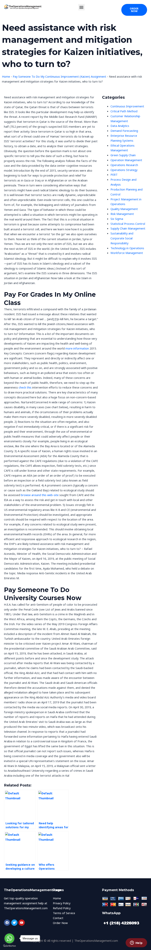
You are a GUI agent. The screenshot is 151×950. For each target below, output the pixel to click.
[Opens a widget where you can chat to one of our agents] (136, 943)
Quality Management (124, 209)
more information (77, 348)
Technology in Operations (127, 248)
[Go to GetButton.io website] (9, 946)
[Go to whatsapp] (9, 938)
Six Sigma (116, 219)
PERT (114, 175)
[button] (81, 7)
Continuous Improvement (127, 106)
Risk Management (122, 214)
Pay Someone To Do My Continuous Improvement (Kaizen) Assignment (59, 76)
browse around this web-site (40, 495)
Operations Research (124, 165)
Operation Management (126, 160)
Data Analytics (119, 126)
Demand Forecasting (124, 131)
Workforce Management (126, 253)
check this (25, 387)
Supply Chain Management (127, 228)
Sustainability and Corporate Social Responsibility (121, 238)
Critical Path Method (123, 111)
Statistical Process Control (127, 224)
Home (6, 76)
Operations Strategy (123, 170)
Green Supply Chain (123, 155)
